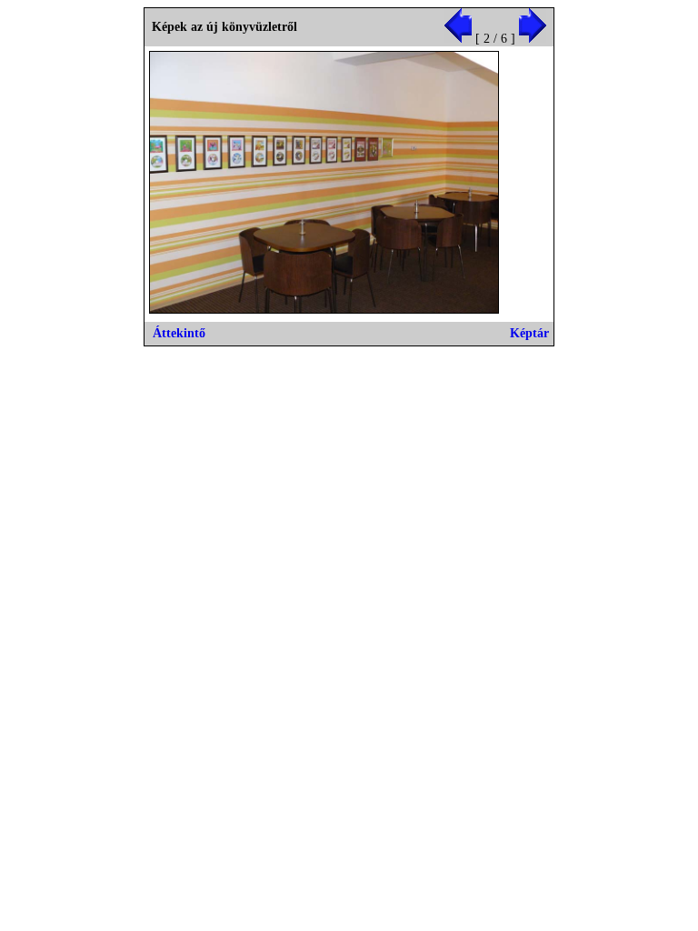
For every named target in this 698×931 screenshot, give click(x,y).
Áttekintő (179, 333)
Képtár (529, 333)
